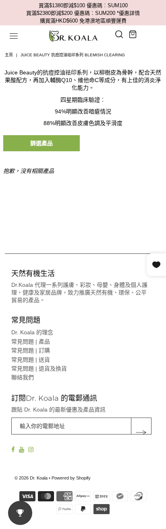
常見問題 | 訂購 (30, 350)
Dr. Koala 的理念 (32, 332)
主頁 (9, 55)
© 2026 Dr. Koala (31, 477)
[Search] (119, 34)
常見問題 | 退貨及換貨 (39, 368)
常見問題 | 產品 (30, 341)
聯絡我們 (22, 377)
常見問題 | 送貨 (30, 359)
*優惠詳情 (128, 13)
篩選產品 (41, 143)
